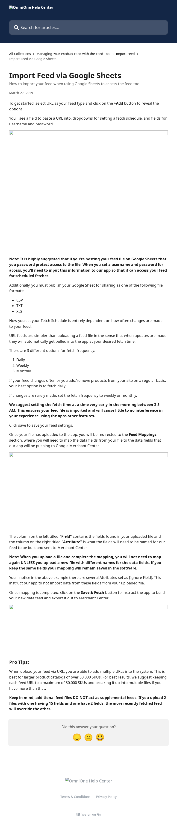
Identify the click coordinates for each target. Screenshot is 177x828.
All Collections (20, 54)
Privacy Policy (106, 796)
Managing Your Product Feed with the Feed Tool (73, 54)
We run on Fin (91, 814)
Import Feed (125, 54)
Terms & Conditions (75, 796)
